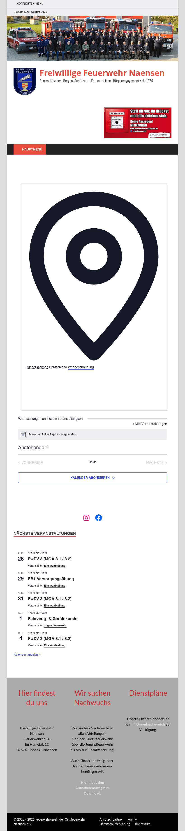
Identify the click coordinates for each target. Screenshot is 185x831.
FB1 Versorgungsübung (51, 579)
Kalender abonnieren (90, 477)
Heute (92, 462)
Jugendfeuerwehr (55, 625)
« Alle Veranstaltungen (149, 424)
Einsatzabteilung (54, 566)
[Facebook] (99, 518)
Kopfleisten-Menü (30, 3)
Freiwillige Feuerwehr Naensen (102, 72)
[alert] (92, 434)
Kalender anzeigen (27, 654)
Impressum (142, 824)
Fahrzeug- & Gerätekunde (52, 618)
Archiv (132, 819)
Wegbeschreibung (81, 367)
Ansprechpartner (111, 819)
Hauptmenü (32, 149)
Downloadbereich (150, 724)
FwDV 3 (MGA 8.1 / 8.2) (50, 559)
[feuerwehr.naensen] (86, 518)
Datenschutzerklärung (114, 824)
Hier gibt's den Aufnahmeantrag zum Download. (92, 788)
